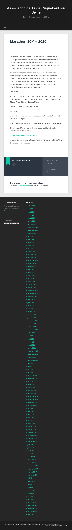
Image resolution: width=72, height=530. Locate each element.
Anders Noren (58, 525)
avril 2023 (30, 309)
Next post (50, 172)
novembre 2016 (32, 505)
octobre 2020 (32, 378)
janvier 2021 (31, 372)
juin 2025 (30, 242)
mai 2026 (30, 212)
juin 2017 (30, 484)
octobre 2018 (32, 439)
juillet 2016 (31, 514)
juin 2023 (30, 303)
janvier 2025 (31, 257)
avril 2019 (30, 420)
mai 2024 (30, 275)
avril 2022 (30, 342)
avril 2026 (30, 215)
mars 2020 (31, 387)
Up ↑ (67, 525)
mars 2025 (31, 251)
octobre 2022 (32, 327)
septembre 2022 (33, 330)
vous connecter (24, 186)
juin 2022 (30, 336)
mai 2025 (30, 245)
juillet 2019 (31, 411)
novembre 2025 (32, 230)
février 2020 (31, 390)
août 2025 (30, 236)
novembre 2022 (32, 324)
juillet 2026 (31, 206)
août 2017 (30, 478)
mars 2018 (31, 457)
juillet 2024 (31, 269)
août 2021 (30, 363)
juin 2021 (30, 366)
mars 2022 (31, 345)
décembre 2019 (32, 396)
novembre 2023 (32, 293)
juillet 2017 (31, 481)
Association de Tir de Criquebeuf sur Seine (36, 10)
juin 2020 (30, 384)
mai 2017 (30, 487)
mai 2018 (30, 451)
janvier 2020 (31, 393)
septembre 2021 (33, 360)
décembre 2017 (32, 466)
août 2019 (30, 408)
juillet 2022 (31, 333)
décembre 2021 (32, 351)
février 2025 (31, 254)
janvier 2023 (31, 318)
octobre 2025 (32, 233)
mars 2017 (31, 493)
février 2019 (31, 426)
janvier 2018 (31, 463)
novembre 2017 (32, 469)
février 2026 (31, 221)
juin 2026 (30, 209)
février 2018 (31, 460)
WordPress (55, 524)
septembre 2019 (33, 405)
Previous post (51, 169)
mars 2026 (31, 218)
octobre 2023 (32, 296)
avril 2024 (30, 278)
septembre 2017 (33, 475)
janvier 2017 (31, 499)
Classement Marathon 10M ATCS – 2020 (24, 135)
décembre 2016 (32, 502)
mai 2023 (30, 306)
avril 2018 (30, 454)
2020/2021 (50, 164)
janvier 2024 (31, 287)
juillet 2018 (31, 445)
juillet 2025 (31, 239)
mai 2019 (30, 417)
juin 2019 (30, 414)
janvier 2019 (31, 430)
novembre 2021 (32, 354)
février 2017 (31, 496)
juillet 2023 (31, 299)
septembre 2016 (33, 511)
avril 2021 (30, 369)
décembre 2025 (32, 227)
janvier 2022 (31, 348)
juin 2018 (30, 448)
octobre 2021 (32, 357)
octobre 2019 (32, 402)
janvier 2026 (31, 224)
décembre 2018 (32, 433)
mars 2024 (31, 281)
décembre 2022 (32, 321)
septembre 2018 (33, 442)
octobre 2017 (32, 472)
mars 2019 (31, 423)
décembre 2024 (32, 260)
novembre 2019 (32, 399)
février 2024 (31, 284)
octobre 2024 (32, 266)
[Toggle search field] (67, 27)
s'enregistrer (8, 211)
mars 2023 (31, 312)
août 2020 (30, 381)
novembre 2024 (32, 263)
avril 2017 (30, 490)
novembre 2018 (32, 436)
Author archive (14, 164)
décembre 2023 (32, 290)
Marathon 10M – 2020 (28, 41)
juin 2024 (30, 272)
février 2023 (31, 315)
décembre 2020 (32, 375)
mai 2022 (30, 339)
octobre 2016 (32, 508)
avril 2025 (30, 248)
